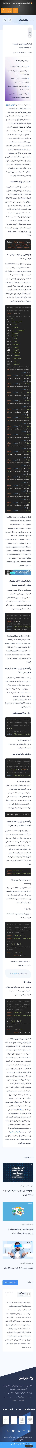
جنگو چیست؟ (14, 973)
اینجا (20, 1109)
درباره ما (18, 1409)
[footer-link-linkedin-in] (28, 1431)
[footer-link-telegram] (18, 1431)
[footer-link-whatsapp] (8, 1431)
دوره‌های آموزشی (29, 1409)
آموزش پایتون (10, 104)
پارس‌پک (15, 1400)
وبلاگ (30, 52)
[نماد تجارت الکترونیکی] (14, 1420)
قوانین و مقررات (8, 1409)
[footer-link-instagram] (24, 1431)
